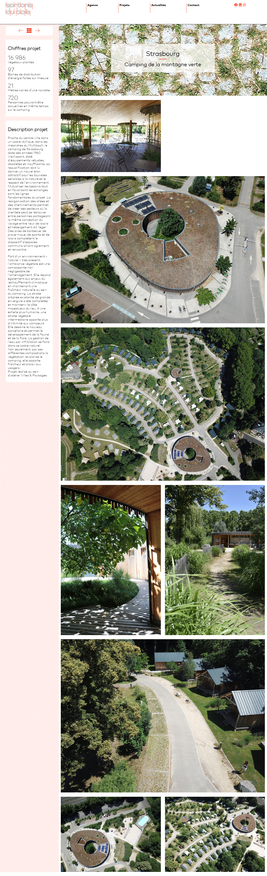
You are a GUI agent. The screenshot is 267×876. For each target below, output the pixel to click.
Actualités (158, 5)
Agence (92, 5)
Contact (193, 5)
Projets (124, 5)
